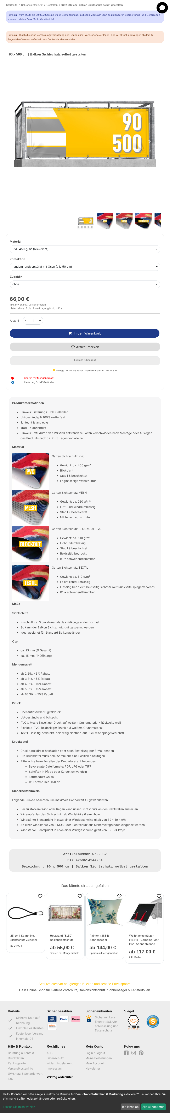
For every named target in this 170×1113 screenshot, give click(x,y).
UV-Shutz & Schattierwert (25, 1073)
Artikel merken (87, 347)
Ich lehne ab (130, 1106)
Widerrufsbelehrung (60, 1063)
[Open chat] (162, 7)
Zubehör (16, 276)
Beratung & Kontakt (21, 1053)
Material (15, 241)
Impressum (54, 1068)
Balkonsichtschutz (32, 4)
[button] (20, 141)
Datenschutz (55, 1058)
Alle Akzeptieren (153, 1106)
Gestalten (52, 4)
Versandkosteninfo (20, 1068)
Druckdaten (16, 1058)
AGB (49, 1053)
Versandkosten (37, 304)
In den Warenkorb (87, 333)
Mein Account (94, 1063)
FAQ (10, 1079)
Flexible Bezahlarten (26, 1028)
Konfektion (17, 259)
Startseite (11, 4)
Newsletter (92, 1068)
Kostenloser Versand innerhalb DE (26, 1036)
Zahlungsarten (17, 1063)
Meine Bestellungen (98, 1058)
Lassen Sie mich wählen (19, 1106)
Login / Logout (95, 1053)
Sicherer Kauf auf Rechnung (24, 1020)
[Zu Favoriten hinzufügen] (40, 896)
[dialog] (85, 1101)
